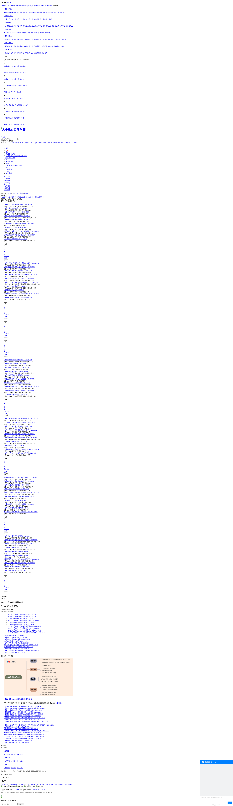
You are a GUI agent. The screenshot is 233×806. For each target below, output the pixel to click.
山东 (10, 165)
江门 (32, 143)
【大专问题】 (8, 16)
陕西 (17, 165)
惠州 (36, 143)
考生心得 (28, 197)
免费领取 (21, 804)
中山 (16, 143)
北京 (7, 150)
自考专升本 (4, 784)
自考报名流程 (14, 5)
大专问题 (7, 178)
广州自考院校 (58, 784)
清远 (65, 143)
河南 (15, 156)
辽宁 (7, 159)
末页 (5, 258)
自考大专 (7, 768)
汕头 (29, 143)
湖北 (18, 156)
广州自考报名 (31, 784)
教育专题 (28, 5)
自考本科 (13, 768)
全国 (3, 137)
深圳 (13, 143)
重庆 (10, 173)
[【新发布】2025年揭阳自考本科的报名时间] (38, 695)
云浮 (72, 143)
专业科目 (7, 182)
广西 (13, 154)
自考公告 (7, 757)
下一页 (6, 256)
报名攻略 (7, 188)
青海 (7, 163)
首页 (9, 193)
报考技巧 (10, 197)
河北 (7, 156)
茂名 (49, 143)
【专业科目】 (8, 22)
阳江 (62, 143)
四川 (13, 165)
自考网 (9, 2)
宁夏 (12, 161)
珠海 (19, 143)
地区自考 (41, 197)
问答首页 (7, 176)
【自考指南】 (8, 36)
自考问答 (20, 768)
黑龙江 (11, 156)
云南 (7, 171)
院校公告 (7, 184)
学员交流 (7, 190)
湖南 (22, 156)
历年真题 (22, 197)
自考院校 (13, 761)
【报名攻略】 (8, 43)
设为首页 (56, 5)
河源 (42, 143)
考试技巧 (27, 193)
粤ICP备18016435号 (38, 789)
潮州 (75, 143)
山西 (7, 165)
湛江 (45, 143)
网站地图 (49, 5)
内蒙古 (8, 161)
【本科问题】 (8, 9)
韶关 (52, 143)
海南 (25, 156)
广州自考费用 (49, 784)
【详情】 (59, 703)
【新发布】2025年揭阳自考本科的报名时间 (18, 699)
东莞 (39, 143)
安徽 (7, 148)
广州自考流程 (40, 784)
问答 (13, 193)
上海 (20, 165)
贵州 (7, 154)
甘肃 (10, 154)
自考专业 (7, 764)
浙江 (7, 173)
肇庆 (55, 143)
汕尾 (68, 143)
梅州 (59, 143)
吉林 (7, 158)
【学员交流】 (8, 49)
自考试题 (43, 5)
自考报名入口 (67, 784)
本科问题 (7, 180)
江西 (13, 158)
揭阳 (26, 143)
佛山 (22, 143)
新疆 (10, 169)
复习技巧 (16, 197)
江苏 (10, 158)
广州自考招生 (12, 784)
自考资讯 (7, 761)
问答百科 (22, 5)
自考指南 (7, 186)
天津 (7, 167)
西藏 (7, 169)
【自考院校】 (8, 29)
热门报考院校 (35, 5)
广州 (9, 143)
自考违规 (34, 197)
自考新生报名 (5, 5)
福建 (7, 152)
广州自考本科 (21, 784)
